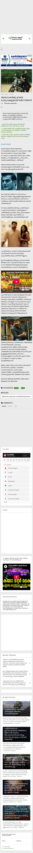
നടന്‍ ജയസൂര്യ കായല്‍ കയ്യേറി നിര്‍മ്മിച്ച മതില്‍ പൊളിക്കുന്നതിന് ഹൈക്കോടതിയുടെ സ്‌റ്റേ (15, 136)
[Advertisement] (15, 18)
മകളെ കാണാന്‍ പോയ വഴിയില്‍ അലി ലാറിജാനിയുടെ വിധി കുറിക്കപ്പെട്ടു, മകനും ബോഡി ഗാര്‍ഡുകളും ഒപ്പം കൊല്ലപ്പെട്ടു (16, 762)
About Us (18, 841)
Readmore (17, 723)
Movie (6, 94)
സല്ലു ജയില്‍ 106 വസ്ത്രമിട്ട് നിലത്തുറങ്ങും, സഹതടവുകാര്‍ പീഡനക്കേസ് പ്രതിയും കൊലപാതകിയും (15, 130)
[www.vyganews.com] (15, 40)
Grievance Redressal (8, 848)
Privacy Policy (6, 846)
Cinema (11, 94)
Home (2, 94)
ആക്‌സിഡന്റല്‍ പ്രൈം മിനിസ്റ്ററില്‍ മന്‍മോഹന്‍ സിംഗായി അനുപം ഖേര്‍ (13, 125)
